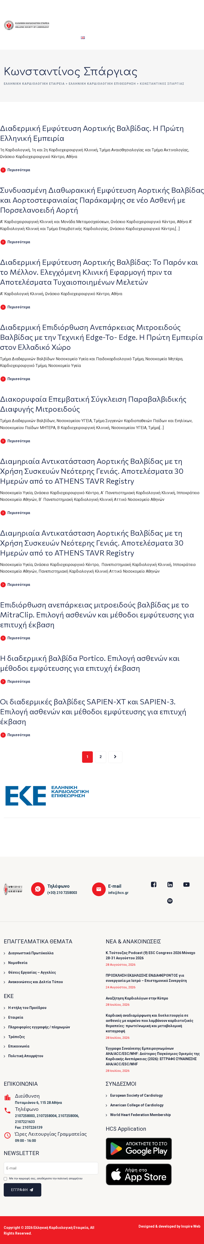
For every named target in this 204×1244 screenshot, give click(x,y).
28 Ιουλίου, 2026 (117, 1004)
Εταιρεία (62, 12)
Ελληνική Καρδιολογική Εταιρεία (60, 1228)
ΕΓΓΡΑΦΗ (20, 1190)
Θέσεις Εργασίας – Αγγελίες (32, 972)
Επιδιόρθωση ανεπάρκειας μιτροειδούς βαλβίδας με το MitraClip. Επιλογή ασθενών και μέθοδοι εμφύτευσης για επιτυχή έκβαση (97, 614)
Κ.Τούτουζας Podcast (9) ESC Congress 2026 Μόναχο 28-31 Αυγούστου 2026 (150, 955)
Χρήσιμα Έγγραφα (168, 12)
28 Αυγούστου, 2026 (120, 964)
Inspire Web (190, 1226)
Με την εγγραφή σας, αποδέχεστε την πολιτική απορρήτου (45, 1178)
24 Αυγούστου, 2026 (120, 987)
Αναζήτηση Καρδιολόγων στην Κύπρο (137, 998)
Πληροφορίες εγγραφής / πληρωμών (39, 1027)
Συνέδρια (86, 12)
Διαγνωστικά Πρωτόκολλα (30, 953)
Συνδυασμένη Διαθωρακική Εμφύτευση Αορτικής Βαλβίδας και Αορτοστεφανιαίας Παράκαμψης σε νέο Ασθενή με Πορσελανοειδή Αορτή (102, 199)
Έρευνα (137, 12)
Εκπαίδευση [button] (113, 12)
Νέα (190, 12)
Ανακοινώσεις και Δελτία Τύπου (35, 982)
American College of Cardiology (136, 1105)
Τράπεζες (16, 1037)
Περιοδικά (63, 37)
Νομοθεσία (17, 963)
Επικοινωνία (18, 1046)
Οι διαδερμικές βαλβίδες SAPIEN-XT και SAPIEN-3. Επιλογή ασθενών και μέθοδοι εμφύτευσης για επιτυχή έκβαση (93, 711)
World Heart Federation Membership (140, 1115)
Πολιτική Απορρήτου (25, 1056)
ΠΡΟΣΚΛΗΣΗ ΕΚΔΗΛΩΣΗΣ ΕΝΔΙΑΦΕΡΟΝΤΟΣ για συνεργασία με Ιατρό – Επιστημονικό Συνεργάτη (146, 978)
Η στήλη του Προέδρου (27, 1008)
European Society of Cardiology (136, 1095)
